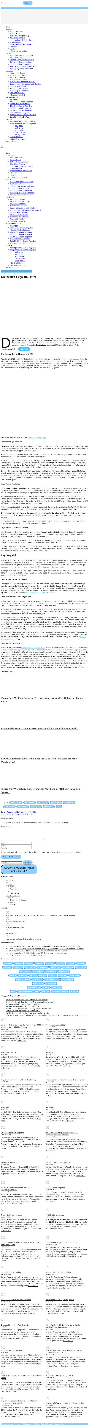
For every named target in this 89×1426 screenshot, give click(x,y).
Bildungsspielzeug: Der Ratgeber (23, 121)
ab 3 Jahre (19, 126)
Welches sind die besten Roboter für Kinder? (23, 1006)
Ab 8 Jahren (36, 806)
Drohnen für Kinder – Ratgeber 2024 (15, 1325)
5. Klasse (49, 963)
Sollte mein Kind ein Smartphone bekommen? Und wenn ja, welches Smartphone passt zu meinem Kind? (46, 1015)
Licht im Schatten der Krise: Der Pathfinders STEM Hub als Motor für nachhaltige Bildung (40, 915)
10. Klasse (18, 967)
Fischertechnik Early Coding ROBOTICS (60, 1375)
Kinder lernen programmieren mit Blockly (62, 1242)
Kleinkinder (38, 983)
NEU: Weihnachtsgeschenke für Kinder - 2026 (19, 869)
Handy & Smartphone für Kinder (22, 82)
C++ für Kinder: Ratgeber (20, 112)
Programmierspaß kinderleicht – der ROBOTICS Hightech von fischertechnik (19, 1402)
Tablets (13, 889)
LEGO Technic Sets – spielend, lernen (60, 1300)
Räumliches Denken (60, 991)
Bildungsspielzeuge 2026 (15, 921)
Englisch (62, 975)
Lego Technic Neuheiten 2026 (32, 648)
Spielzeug (9, 29)
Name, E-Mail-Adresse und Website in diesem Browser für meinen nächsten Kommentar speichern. (42, 852)
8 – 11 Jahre (19, 130)
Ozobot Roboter (16, 42)
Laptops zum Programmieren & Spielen (25, 84)
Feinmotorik (74, 975)
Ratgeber (9, 119)
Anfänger (23, 975)
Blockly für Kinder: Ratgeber (21, 106)
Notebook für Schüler (18, 79)
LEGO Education (16, 31)
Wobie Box (5, 1107)
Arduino (33, 975)
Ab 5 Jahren (69, 802)
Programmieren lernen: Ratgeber (23, 123)
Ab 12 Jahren (51, 971)
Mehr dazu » (22, 1040)
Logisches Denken (25, 991)
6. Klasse (60, 963)
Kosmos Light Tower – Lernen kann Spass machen (65, 1403)
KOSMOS (46, 987)
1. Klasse (8, 963)
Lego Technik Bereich (50, 361)
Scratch (74, 991)
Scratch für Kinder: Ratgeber (21, 108)
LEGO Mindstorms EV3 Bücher (21, 55)
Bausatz (42, 975)
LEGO (59, 806)
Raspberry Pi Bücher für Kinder (22, 66)
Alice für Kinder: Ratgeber (20, 104)
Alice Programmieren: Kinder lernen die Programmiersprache (16, 1188)
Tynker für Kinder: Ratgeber (21, 110)
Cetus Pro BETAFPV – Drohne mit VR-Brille (17, 814)
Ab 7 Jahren (22, 806)
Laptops (13, 887)
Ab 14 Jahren (64, 971)
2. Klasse (18, 963)
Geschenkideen (16, 137)
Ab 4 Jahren (56, 802)
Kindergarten (67, 979)
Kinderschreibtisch (17, 95)
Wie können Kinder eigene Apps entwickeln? (23, 1004)
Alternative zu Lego (17, 139)
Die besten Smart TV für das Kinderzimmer (30, 955)
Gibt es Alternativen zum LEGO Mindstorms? (23, 1011)
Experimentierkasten (24, 271)
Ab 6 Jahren (9, 806)
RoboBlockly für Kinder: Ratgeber (23, 115)
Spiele (12, 49)
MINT (36, 991)
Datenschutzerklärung (43, 1424)
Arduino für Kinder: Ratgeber (21, 101)
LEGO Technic (15, 33)
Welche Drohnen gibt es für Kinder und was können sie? (27, 1013)
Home (8, 27)
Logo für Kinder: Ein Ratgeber (21, 117)
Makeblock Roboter (17, 38)
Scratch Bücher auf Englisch (21, 62)
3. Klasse (28, 963)
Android (13, 975)
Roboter (13, 46)
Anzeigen (24, 349)
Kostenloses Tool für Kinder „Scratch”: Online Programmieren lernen (40, 951)
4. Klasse (39, 963)
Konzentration (34, 987)
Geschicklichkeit (52, 979)
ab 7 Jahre (19, 128)
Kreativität (48, 806)
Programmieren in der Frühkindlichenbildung (23, 939)
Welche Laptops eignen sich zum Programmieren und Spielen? (30, 1008)
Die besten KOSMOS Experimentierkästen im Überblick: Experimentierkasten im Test (63, 1326)
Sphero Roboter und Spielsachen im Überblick (19, 812)
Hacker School (11, 933)
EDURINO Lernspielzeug (19, 35)
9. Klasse (7, 967)
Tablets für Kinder (17, 93)
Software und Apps (12, 97)
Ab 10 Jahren (16, 802)
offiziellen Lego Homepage (34, 592)
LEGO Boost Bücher (17, 57)
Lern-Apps (14, 99)
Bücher (8, 53)
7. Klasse (70, 963)
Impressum (28, 1424)
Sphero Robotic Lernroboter (21, 44)
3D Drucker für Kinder (18, 86)
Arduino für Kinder (17, 73)
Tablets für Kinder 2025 (10, 1162)
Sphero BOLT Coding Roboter (12, 1350)
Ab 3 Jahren (43, 802)
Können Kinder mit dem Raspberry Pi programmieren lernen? (30, 1002)
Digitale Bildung (11, 141)
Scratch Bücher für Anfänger (21, 64)
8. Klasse (81, 963)
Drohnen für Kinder (17, 77)
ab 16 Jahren (20, 134)
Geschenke (14, 893)
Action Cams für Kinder (19, 88)
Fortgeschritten (23, 979)
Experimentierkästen (18, 51)
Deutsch (52, 975)
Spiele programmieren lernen (21, 68)
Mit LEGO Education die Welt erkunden (16, 1300)
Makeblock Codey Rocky (24, 40)
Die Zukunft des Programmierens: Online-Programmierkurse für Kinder (62, 1133)
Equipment (10, 885)
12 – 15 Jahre (20, 132)
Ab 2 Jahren (29, 802)
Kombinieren (51, 983)
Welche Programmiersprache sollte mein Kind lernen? (27, 1000)
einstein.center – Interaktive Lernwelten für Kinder (65, 1080)
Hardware (9, 71)
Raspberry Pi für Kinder (19, 90)
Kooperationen (60, 1424)
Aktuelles (12, 271)
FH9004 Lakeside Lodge (37, 437)
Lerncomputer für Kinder (20, 75)
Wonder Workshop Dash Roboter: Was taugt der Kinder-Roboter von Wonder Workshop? (47, 946)
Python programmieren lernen (22, 60)
